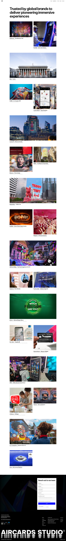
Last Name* (39, 486)
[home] (2, 1)
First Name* (39, 483)
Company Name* (40, 489)
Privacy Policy (9, 539)
